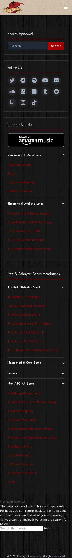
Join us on (21, 182)
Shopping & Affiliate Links (25, 203)
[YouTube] (45, 80)
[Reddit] (56, 91)
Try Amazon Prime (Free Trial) (29, 249)
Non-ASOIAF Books (21, 383)
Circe (11, 482)
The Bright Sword (20, 446)
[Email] (56, 80)
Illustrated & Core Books (25, 362)
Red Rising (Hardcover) (24, 393)
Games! (13, 373)
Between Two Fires (21, 464)
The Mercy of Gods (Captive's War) (33, 437)
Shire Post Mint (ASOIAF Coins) (30, 222)
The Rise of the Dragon (24, 297)
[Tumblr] (45, 91)
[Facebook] (23, 80)
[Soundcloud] (12, 91)
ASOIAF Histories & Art (24, 287)
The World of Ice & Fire (24, 315)
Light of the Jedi (19, 455)
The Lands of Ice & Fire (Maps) (29, 323)
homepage (59, 511)
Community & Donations (24, 155)
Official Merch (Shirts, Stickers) (30, 213)
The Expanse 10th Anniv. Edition (30, 429)
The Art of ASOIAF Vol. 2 (25, 341)
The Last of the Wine (22, 473)
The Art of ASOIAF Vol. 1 (25, 332)
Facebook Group (20, 164)
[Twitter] (12, 80)
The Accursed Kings (22, 420)
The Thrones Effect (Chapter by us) (33, 350)
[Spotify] (34, 80)
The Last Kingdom (20, 411)
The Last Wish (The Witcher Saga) (32, 402)
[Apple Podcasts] (23, 91)
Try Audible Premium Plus (26, 240)
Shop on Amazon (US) (24, 231)
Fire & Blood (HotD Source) (27, 306)
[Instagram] (23, 102)
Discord (13, 173)
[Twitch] (12, 102)
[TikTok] (34, 102)
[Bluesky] (34, 91)
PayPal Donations (20, 191)
